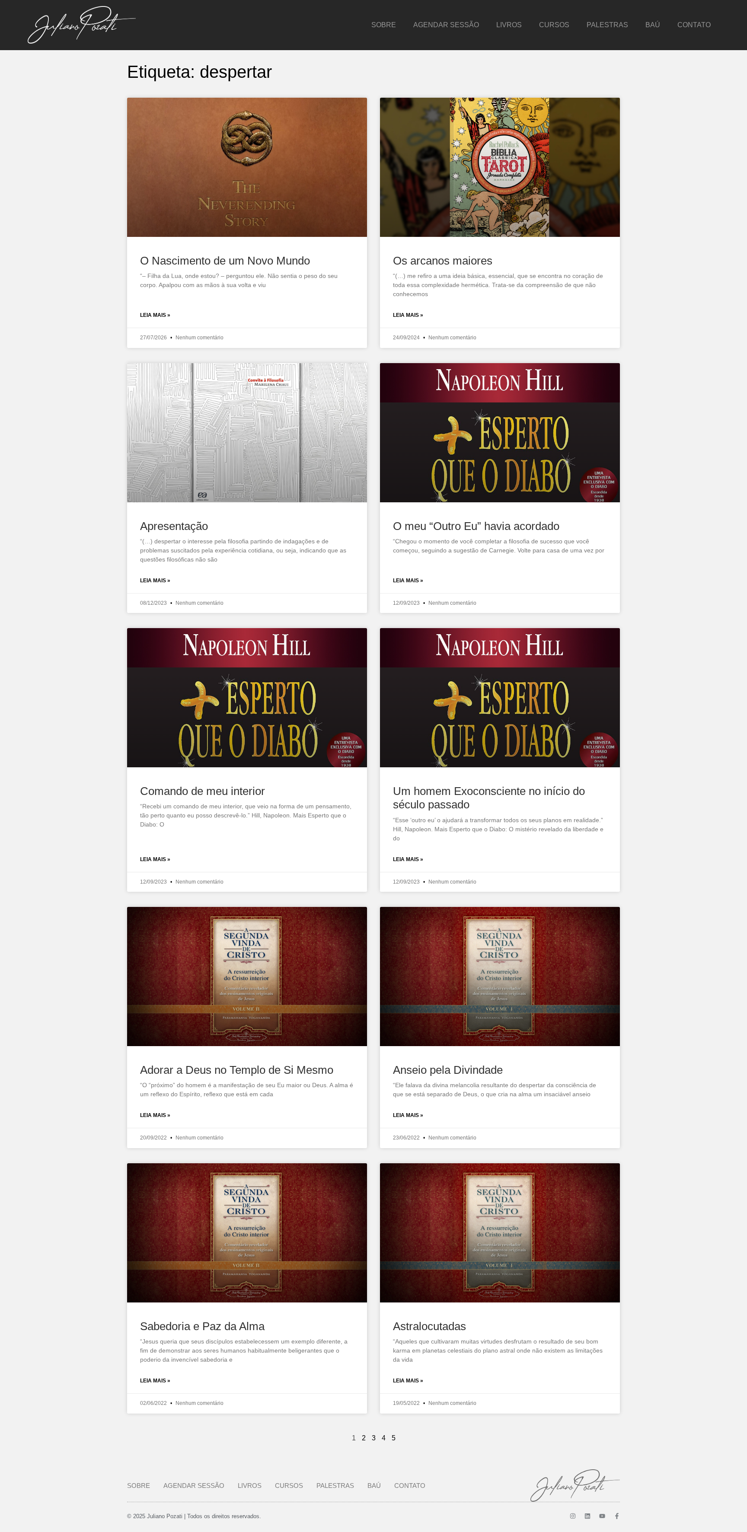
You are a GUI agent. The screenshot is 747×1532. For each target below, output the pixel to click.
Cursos (554, 25)
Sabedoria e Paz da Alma (202, 1326)
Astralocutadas (429, 1326)
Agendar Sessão (446, 25)
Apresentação (174, 526)
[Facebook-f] (617, 1516)
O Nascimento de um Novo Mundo (225, 260)
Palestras (607, 25)
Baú (652, 25)
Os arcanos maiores (442, 260)
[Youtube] (602, 1516)
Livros (509, 25)
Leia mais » (155, 315)
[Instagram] (573, 1516)
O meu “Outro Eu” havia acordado (476, 526)
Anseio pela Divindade (448, 1069)
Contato (694, 25)
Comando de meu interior (202, 791)
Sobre (383, 25)
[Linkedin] (587, 1516)
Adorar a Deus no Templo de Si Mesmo (236, 1069)
